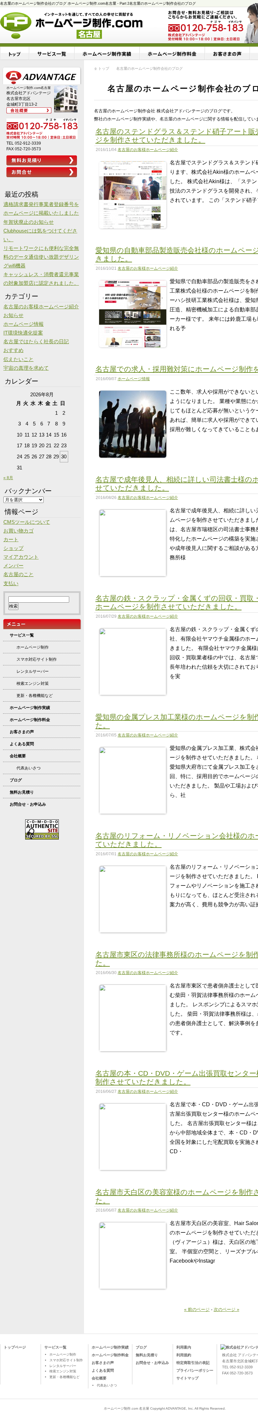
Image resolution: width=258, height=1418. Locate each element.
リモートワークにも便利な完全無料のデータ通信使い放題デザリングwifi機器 (41, 257)
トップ (14, 53)
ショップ (13, 548)
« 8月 (8, 477)
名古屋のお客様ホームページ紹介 (148, 149)
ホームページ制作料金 (172, 53)
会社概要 (18, 756)
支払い (10, 583)
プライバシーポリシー (194, 1370)
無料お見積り (22, 792)
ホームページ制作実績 (107, 53)
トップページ (15, 1347)
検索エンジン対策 (32, 683)
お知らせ (13, 315)
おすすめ (13, 350)
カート (10, 539)
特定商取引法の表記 (193, 1363)
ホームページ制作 (32, 647)
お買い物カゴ (18, 531)
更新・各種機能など (34, 695)
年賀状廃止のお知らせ (28, 222)
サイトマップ (187, 1378)
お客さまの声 (22, 731)
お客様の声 (227, 53)
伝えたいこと (18, 359)
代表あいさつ (28, 768)
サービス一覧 (52, 53)
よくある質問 (22, 744)
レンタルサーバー (32, 671)
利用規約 (183, 1355)
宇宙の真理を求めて (26, 368)
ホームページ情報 (134, 378)
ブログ (16, 780)
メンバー (13, 565)
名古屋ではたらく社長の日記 (36, 341)
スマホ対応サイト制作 (36, 659)
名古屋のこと (18, 574)
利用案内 (183, 1347)
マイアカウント (21, 557)
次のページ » (226, 1309)
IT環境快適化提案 (23, 333)
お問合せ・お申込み (28, 804)
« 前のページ (197, 1309)
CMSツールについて (26, 522)
